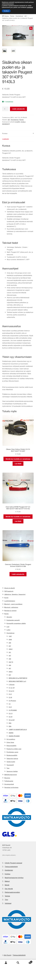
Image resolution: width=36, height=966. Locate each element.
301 (10, 652)
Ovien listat (10, 742)
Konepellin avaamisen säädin (16, 623)
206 (10, 643)
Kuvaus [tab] (4, 133)
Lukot (8, 630)
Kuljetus (7, 874)
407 (10, 668)
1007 (10, 636)
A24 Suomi (7, 955)
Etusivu (6, 16)
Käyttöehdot (9, 870)
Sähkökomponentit (10, 775)
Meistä (7, 885)
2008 (10, 639)
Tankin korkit (11, 762)
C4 (9, 704)
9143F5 (17, 122)
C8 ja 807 (12, 720)
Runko (12, 16)
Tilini (6, 899)
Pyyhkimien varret (12, 752)
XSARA (11, 733)
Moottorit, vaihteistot (11, 607)
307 (25, 16)
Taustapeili (10, 765)
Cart (28, 961)
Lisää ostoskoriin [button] (18, 574)
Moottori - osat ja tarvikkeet (13, 604)
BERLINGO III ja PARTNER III (18, 678)
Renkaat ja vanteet (10, 610)
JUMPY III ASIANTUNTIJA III (18, 729)
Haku (18, 963)
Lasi (8, 627)
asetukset (30, 7)
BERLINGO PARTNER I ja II (17, 681)
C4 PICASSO (13, 710)
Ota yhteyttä (9, 889)
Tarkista (7, 896)
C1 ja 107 (12, 688)
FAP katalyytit (8, 591)
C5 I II (10, 713)
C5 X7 (10, 717)
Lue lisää (18, 463)
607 (10, 675)
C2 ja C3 (11, 691)
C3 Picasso (12, 701)
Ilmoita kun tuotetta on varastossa (18, 459)
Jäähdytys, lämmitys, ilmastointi (14, 594)
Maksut (7, 881)
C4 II (10, 707)
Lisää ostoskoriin (18, 109)
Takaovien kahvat (12, 758)
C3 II (10, 694)
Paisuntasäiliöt (11, 746)
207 (10, 646)
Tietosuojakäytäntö (11, 866)
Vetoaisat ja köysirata (11, 787)
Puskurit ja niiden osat (14, 749)
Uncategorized (9, 784)
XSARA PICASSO (14, 736)
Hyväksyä (6, 11)
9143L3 (23, 122)
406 (10, 665)
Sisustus (7, 778)
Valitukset (8, 903)
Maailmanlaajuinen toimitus (14, 878)
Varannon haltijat (12, 771)
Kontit (6, 598)
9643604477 (6, 124)
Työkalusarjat (8, 781)
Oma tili (6, 963)
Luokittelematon (9, 601)
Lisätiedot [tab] (5, 139)
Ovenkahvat (19, 16)
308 (10, 659)
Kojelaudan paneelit (13, 620)
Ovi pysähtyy (11, 739)
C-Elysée (11, 684)
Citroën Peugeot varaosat (13, 863)
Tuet (8, 768)
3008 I (11, 649)
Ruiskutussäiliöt (12, 755)
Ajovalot (9, 617)
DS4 (10, 726)
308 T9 (11, 662)
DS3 (10, 723)
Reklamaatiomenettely (12, 892)
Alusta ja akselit (9, 588)
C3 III (10, 697)
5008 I (11, 672)
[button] (30, 28)
